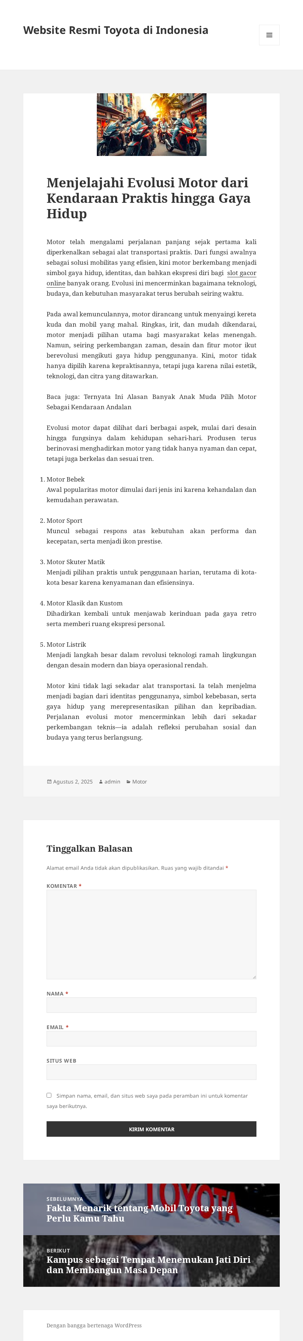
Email (58, 1027)
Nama (57, 993)
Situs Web (61, 1060)
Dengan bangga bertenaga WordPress (94, 1325)
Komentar (64, 885)
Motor (139, 781)
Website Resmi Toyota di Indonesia (116, 29)
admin (112, 781)
